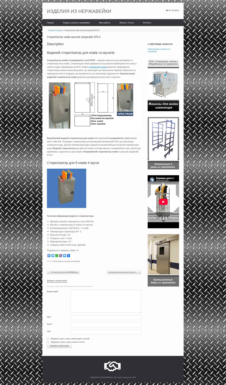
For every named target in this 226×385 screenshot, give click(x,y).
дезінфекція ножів (97, 66)
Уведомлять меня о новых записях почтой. (68, 342)
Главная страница (55, 30)
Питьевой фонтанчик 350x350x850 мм (63, 272)
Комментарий (53, 291)
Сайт (49, 331)
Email (49, 324)
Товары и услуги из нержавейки (76, 22)
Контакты (147, 22)
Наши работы (104, 22)
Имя (49, 317)
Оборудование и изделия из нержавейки (66, 261)
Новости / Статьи (127, 22)
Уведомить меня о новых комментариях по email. (70, 338)
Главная (50, 22)
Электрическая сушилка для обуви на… (124, 272)
